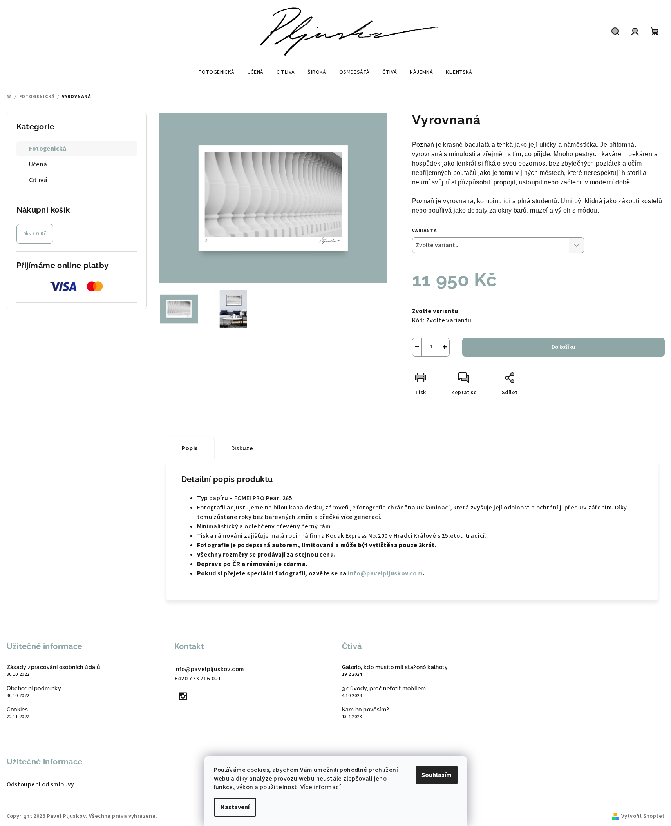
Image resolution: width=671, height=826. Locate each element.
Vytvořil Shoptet (642, 816)
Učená (38, 164)
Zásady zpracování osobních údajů (54, 667)
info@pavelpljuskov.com (385, 573)
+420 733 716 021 (197, 678)
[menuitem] (216, 72)
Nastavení (235, 807)
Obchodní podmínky (34, 688)
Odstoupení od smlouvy (40, 784)
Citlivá (38, 180)
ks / (35, 234)
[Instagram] (183, 696)
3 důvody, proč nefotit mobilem (384, 688)
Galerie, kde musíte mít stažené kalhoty (395, 667)
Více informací (320, 787)
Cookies (17, 709)
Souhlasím (436, 775)
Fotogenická (48, 148)
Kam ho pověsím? (365, 709)
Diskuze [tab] (242, 448)
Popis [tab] (189, 448)
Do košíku (563, 347)
